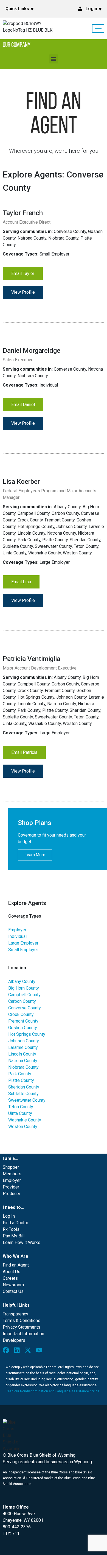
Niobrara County (23, 1067)
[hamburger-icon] (98, 28)
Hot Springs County (26, 1034)
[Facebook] (7, 1351)
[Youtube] (40, 1351)
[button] (53, 58)
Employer (17, 929)
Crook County (21, 1014)
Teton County (20, 1106)
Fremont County (23, 1021)
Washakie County (24, 1120)
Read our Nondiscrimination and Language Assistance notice (52, 1391)
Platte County (21, 1080)
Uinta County (20, 1113)
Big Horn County (23, 988)
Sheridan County (23, 1087)
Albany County (21, 981)
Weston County (22, 1126)
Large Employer (23, 943)
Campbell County (24, 994)
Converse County (24, 1007)
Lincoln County (22, 1054)
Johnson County (23, 1040)
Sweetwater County (27, 1100)
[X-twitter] (29, 1351)
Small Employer (23, 949)
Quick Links (17, 8)
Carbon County (22, 1001)
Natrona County (22, 1060)
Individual (17, 936)
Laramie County (23, 1047)
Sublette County (23, 1093)
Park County (19, 1073)
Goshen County (22, 1027)
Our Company (16, 45)
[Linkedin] (18, 1351)
